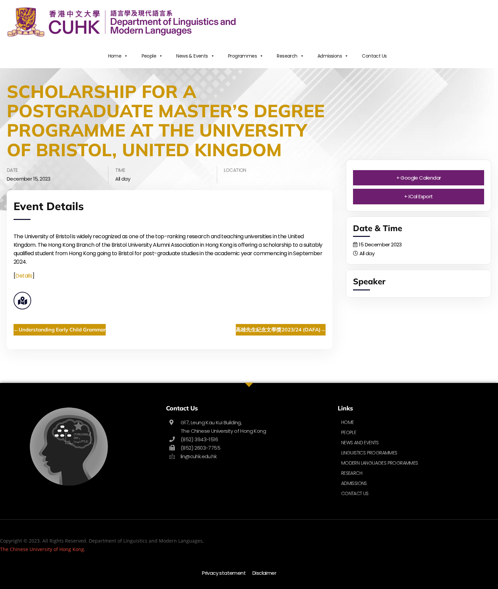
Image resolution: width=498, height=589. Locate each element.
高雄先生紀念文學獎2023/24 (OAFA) (278, 329)
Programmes (242, 56)
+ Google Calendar (418, 177)
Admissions (329, 56)
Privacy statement (224, 572)
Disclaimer (264, 572)
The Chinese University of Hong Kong (42, 549)
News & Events (192, 56)
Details (23, 276)
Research (287, 56)
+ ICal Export (418, 196)
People (149, 56)
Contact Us (374, 56)
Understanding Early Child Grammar (62, 329)
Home (115, 56)
